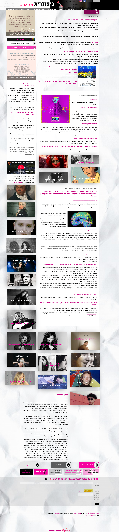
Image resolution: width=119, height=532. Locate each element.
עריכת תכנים (77, 514)
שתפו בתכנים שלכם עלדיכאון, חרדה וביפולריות (73, 472)
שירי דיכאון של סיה (21, 356)
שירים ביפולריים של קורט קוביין (21, 323)
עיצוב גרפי (57, 514)
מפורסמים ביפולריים (61, 9)
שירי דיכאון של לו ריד (21, 282)
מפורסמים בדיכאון (51, 9)
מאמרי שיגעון (18, 9)
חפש (90, 1)
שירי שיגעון (69, 9)
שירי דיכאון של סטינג (85, 382)
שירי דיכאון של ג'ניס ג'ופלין (21, 300)
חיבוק (69, 72)
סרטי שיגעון (29, 9)
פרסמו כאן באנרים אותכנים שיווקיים (91, 472)
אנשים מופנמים (91, 314)
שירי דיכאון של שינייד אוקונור (21, 231)
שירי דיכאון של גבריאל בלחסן (85, 339)
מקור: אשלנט (93, 99)
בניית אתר (51, 530)
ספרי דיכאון (43, 9)
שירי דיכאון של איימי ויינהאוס (52, 364)
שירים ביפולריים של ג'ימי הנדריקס (21, 345)
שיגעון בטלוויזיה (36, 9)
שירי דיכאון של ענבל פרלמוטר (85, 395)
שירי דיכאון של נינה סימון (53, 180)
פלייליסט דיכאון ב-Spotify (21, 47)
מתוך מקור (66, 399)
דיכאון (77, 9)
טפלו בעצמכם (92, 12)
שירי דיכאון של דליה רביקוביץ (85, 356)
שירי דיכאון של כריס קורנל (21, 261)
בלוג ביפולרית (91, 9)
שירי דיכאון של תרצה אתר (85, 163)
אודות (24, 9)
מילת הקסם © (90, 516)
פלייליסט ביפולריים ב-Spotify (21, 43)
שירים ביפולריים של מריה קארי (20, 381)
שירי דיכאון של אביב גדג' (21, 249)
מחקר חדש (95, 43)
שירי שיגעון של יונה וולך (53, 158)
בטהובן (15, 182)
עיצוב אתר (96, 514)
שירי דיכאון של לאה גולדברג (85, 178)
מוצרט (20, 182)
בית (96, 9)
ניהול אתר (90, 514)
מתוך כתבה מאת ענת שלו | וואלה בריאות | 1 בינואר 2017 (85, 200)
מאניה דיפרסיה (83, 9)
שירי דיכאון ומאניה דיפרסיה (26, 471)
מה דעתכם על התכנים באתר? (55, 472)
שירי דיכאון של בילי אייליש (52, 385)
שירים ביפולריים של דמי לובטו (52, 345)
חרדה (74, 9)
